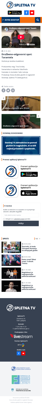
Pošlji (21, 223)
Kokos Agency (28, 402)
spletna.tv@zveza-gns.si (21, 329)
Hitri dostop (12, 20)
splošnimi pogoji (19, 219)
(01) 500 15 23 (21, 327)
